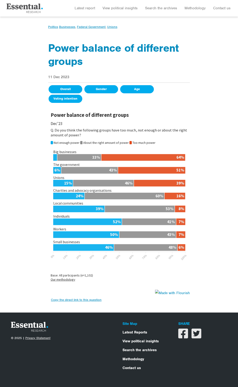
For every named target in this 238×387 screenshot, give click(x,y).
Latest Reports (134, 332)
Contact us (222, 8)
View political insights (120, 8)
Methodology (195, 8)
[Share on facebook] (183, 336)
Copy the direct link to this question (76, 300)
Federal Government (91, 27)
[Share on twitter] (196, 336)
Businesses (67, 27)
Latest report (85, 8)
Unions (112, 27)
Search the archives (161, 8)
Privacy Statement (37, 338)
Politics (53, 27)
